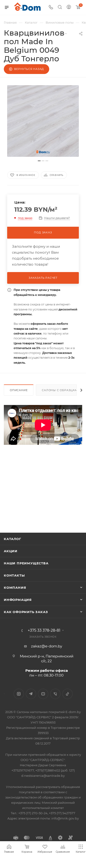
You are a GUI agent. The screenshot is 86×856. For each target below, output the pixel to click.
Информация (18, 600)
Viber (55, 694)
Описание (18, 390)
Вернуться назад (29, 69)
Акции (10, 551)
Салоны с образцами (61, 390)
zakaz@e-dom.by (46, 646)
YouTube (43, 694)
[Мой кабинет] (69, 7)
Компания (15, 587)
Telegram (31, 694)
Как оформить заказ (26, 612)
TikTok (67, 694)
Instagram (19, 694)
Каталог (12, 539)
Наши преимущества (26, 563)
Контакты (14, 575)
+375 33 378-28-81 (44, 630)
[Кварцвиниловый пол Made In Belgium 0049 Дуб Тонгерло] (43, 121)
